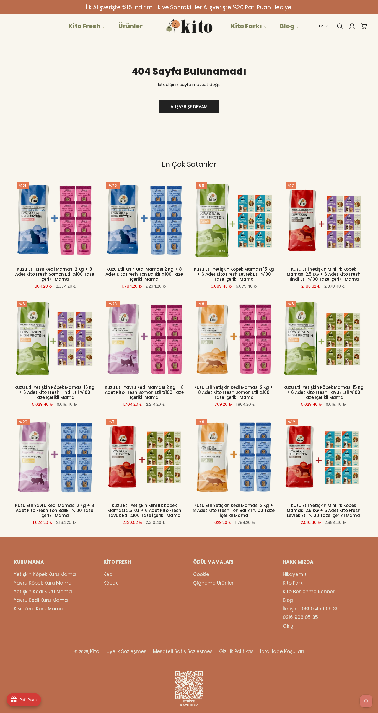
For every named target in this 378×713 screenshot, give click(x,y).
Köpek (110, 583)
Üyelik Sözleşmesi (127, 651)
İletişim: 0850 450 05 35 (311, 608)
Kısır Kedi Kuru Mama (38, 608)
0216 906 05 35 (300, 617)
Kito (94, 651)
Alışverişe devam (189, 107)
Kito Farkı (293, 583)
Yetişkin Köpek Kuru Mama (45, 574)
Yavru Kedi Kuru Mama (41, 600)
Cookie (201, 574)
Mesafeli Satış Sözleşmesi (183, 651)
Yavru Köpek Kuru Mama (43, 583)
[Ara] (337, 26)
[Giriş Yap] (349, 26)
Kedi (108, 574)
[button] (323, 26)
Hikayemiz (295, 574)
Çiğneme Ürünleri (214, 583)
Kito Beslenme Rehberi (309, 591)
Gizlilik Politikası (237, 651)
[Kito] (189, 26)
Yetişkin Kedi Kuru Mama (43, 591)
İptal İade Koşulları (282, 651)
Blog (288, 600)
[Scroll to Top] (368, 683)
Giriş (288, 626)
